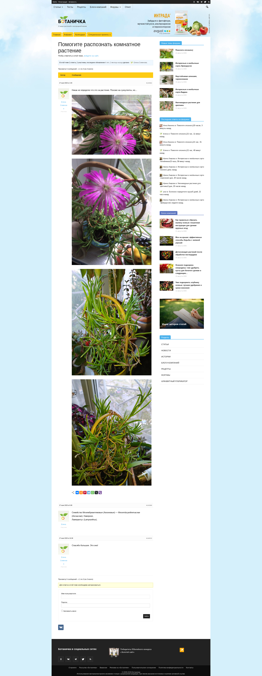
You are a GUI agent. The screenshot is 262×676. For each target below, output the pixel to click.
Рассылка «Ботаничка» (88, 668)
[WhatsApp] (92, 492)
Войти (55, 2)
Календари (80, 34)
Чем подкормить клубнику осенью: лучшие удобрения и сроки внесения (188, 285)
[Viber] (100, 492)
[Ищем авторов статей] (182, 314)
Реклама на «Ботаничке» (119, 668)
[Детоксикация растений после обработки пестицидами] (166, 255)
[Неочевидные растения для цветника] (166, 106)
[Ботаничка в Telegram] (201, 2)
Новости (166, 350)
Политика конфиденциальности (171, 668)
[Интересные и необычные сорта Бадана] (166, 93)
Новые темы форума (170, 43)
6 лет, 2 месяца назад (113, 63)
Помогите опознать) (184, 50)
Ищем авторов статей (174, 324)
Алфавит (68, 34)
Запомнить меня (69, 611)
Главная (56, 34)
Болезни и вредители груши (180, 192)
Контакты (189, 668)
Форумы (114, 7)
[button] (207, 7)
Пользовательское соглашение (144, 668)
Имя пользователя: (68, 594)
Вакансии (103, 668)
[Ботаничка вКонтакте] (197, 2)
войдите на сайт (91, 56)
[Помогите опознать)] (166, 53)
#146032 (149, 538)
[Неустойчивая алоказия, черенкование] (166, 80)
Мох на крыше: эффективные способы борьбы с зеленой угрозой (188, 240)
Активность (73, 2)
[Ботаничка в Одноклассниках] (194, 2)
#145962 (149, 83)
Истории (166, 357)
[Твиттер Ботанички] (205, 2)
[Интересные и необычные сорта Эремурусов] (166, 66)
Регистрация (62, 2)
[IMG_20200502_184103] (111, 374)
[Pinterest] (85, 492)
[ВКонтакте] (77, 492)
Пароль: (64, 602)
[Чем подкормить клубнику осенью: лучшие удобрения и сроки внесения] (166, 286)
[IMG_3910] (111, 264)
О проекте (73, 668)
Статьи (57, 7)
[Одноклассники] (81, 492)
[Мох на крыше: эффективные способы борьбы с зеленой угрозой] (166, 241)
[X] (96, 492)
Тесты (70, 7)
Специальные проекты (98, 34)
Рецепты (81, 7)
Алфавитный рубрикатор (174, 381)
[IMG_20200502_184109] (111, 485)
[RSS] (208, 2)
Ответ (128, 7)
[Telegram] (88, 492)
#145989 (149, 505)
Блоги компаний (98, 7)
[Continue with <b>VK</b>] (61, 627)
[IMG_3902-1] (111, 154)
